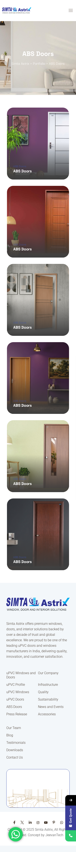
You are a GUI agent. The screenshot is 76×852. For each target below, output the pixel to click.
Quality (43, 692)
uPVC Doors (15, 699)
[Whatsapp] (61, 823)
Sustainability (48, 699)
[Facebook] (14, 823)
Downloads (14, 750)
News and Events (51, 707)
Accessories (47, 714)
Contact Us (14, 757)
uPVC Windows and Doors (21, 675)
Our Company (48, 673)
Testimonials (16, 743)
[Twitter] (22, 823)
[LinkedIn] (30, 823)
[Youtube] (45, 823)
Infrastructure (48, 685)
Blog (9, 735)
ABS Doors (19, 166)
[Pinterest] (54, 823)
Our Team (13, 728)
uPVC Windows (17, 692)
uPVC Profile (15, 685)
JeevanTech (54, 835)
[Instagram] (38, 823)
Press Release (16, 714)
